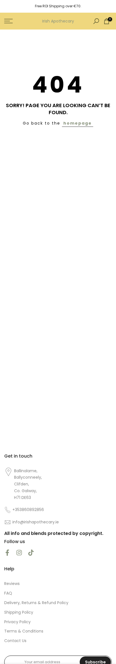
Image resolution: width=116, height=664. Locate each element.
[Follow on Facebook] (7, 552)
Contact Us (15, 640)
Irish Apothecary (58, 21)
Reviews (12, 583)
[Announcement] (58, 6)
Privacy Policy (17, 622)
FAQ (8, 593)
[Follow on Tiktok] (31, 552)
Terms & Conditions (23, 631)
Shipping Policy (18, 612)
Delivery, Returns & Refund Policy (36, 603)
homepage (77, 123)
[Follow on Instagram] (19, 552)
